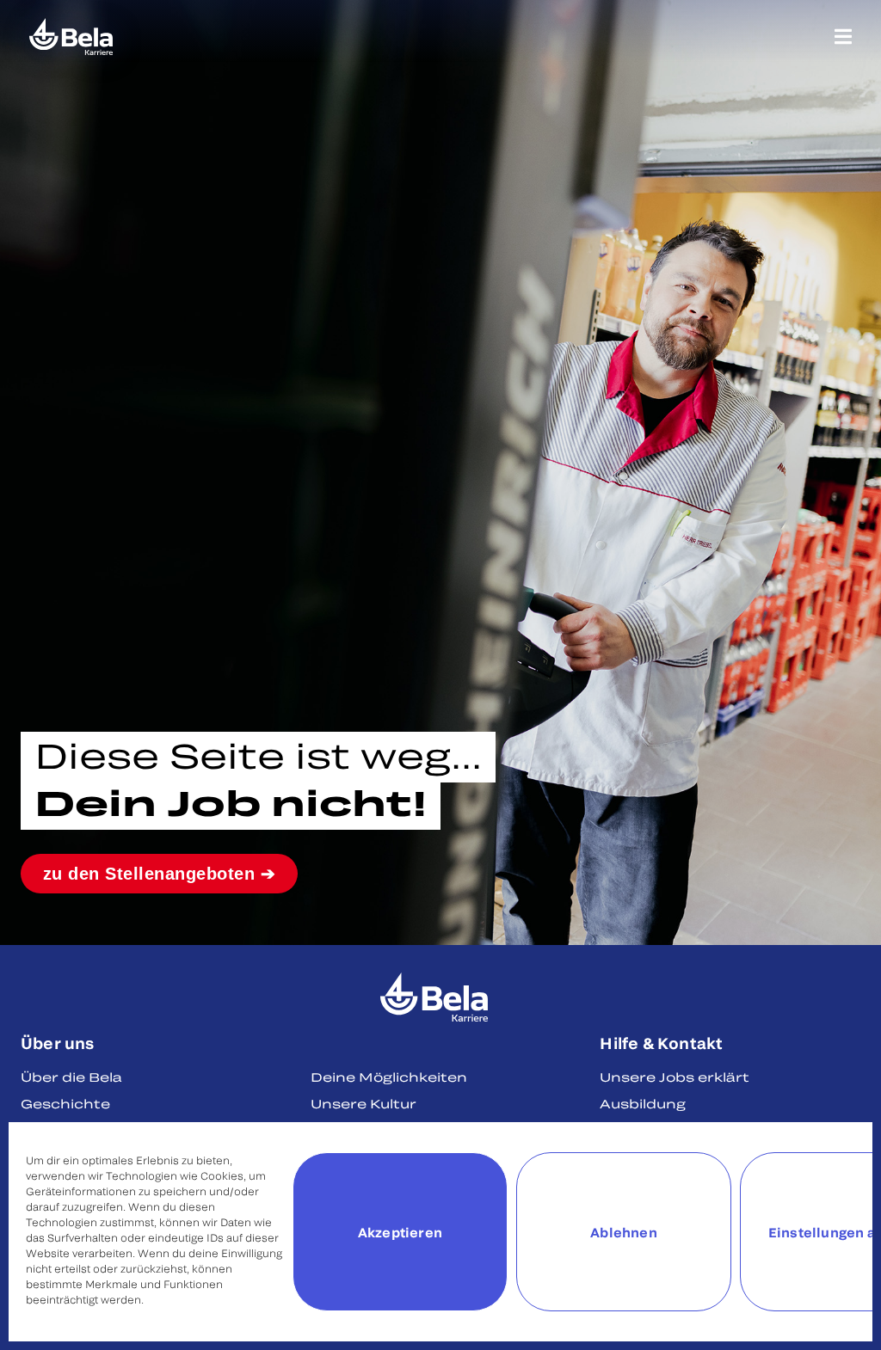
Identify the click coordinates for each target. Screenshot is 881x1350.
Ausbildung (643, 1103)
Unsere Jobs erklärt (674, 1077)
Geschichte (65, 1103)
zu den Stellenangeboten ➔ (159, 873)
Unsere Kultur (363, 1103)
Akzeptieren (400, 1232)
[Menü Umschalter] (843, 36)
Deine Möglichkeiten (389, 1077)
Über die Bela (71, 1077)
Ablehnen (623, 1232)
